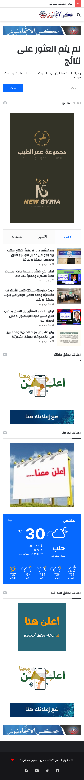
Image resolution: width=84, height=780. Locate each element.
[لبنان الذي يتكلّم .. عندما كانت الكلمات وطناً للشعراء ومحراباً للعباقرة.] (69, 277)
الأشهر (42, 237)
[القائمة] (5, 16)
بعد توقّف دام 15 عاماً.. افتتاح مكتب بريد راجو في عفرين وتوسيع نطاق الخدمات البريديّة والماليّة (30, 255)
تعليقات (16, 237)
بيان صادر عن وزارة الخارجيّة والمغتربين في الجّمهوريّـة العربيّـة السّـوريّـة (30, 334)
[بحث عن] (78, 16)
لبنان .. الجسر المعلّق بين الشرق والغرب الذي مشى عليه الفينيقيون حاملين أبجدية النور (29, 316)
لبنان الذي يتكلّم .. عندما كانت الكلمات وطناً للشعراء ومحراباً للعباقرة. (29, 274)
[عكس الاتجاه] (56, 14)
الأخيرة (68, 237)
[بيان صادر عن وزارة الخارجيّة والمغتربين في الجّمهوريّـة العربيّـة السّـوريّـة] (69, 338)
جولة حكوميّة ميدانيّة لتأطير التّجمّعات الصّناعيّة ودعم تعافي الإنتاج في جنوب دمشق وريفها (29, 295)
